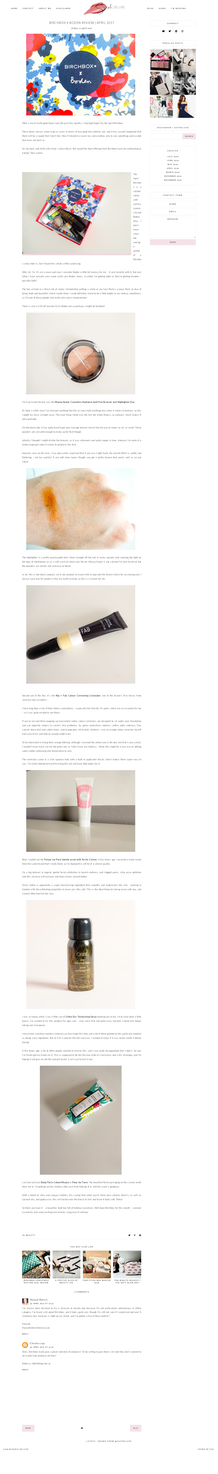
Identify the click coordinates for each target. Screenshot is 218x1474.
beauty (31, 1235)
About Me (45, 8)
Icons (162, 8)
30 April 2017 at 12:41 (41, 1303)
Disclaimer (63, 8)
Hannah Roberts (39, 1300)
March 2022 (173, 172)
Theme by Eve (206, 1449)
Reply (25, 1334)
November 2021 (173, 180)
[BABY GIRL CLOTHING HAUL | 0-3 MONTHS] (161, 117)
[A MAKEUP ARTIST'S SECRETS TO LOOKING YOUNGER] (184, 94)
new (28, 1428)
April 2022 (173, 168)
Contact (28, 8)
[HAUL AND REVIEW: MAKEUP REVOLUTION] (161, 71)
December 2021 (173, 176)
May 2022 (173, 164)
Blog (150, 8)
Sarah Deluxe (20, 1449)
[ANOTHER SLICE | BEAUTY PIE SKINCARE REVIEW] (184, 71)
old (135, 1428)
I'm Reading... (180, 8)
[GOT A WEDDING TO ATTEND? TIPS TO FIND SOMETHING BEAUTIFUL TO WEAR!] (184, 117)
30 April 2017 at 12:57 (42, 1347)
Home (14, 8)
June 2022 (173, 160)
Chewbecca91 (37, 1343)
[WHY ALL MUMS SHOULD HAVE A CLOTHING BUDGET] (161, 94)
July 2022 (173, 156)
